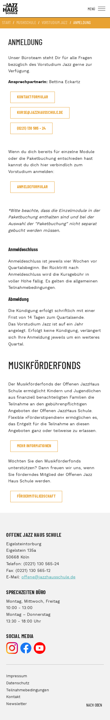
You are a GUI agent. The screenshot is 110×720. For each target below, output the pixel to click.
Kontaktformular (32, 97)
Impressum (16, 676)
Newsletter (16, 704)
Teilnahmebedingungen (27, 690)
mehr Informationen (34, 446)
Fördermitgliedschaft (36, 496)
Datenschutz (17, 683)
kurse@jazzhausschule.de (40, 113)
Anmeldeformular (32, 187)
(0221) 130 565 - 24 (31, 128)
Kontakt (13, 697)
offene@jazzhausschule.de (48, 577)
